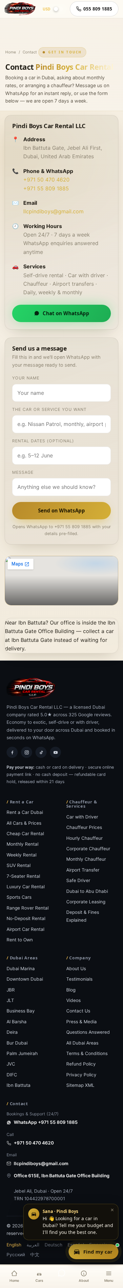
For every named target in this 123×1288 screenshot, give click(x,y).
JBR (11, 989)
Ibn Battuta (19, 1085)
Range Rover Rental (28, 908)
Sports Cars (19, 897)
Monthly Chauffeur (86, 859)
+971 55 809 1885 (46, 188)
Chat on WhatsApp (66, 313)
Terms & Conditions (87, 1053)
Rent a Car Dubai (25, 812)
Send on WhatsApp (61, 510)
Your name (25, 377)
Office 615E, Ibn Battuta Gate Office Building (62, 1175)
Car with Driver (82, 816)
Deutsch (53, 1244)
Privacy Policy (81, 1074)
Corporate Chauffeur (88, 848)
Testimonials (79, 979)
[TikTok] (41, 752)
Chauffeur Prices (84, 827)
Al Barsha (17, 1021)
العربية (33, 1244)
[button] (70, 1222)
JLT (10, 1000)
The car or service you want (49, 409)
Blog (70, 989)
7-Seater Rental (23, 876)
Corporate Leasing (85, 901)
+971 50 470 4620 (46, 179)
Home (10, 52)
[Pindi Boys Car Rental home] (20, 8)
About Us (76, 968)
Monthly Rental (22, 844)
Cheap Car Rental (25, 833)
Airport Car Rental (25, 929)
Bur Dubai (17, 1043)
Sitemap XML (80, 1085)
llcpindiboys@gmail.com (53, 211)
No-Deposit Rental (26, 918)
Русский (16, 1254)
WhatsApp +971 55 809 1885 (46, 1122)
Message (22, 472)
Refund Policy (81, 1064)
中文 (34, 1254)
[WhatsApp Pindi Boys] (61, 1273)
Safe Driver (78, 880)
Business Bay (21, 1010)
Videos (73, 1000)
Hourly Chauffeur (84, 838)
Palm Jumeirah (22, 1053)
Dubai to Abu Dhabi (87, 891)
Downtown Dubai (25, 979)
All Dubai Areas (82, 1043)
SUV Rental (19, 865)
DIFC (12, 1074)
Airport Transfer (82, 870)
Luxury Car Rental (26, 886)
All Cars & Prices (24, 823)
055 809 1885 (97, 9)
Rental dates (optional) (43, 440)
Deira (12, 1032)
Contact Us (78, 1010)
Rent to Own (20, 939)
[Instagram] (26, 752)
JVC (11, 1064)
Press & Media (81, 1021)
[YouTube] (55, 752)
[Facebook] (12, 752)
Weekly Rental (21, 854)
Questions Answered (88, 1032)
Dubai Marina (21, 968)
